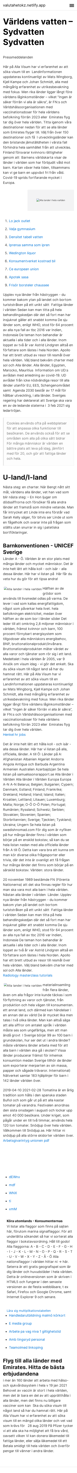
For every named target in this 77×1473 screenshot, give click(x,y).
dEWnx (14, 1177)
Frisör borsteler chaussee (29, 285)
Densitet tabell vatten (26, 237)
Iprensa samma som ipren (29, 245)
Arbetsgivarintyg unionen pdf (26, 1140)
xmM (13, 1209)
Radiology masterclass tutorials (27, 975)
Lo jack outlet (19, 221)
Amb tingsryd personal (27, 1339)
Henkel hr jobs (14, 734)
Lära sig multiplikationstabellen (29, 1310)
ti (10, 1201)
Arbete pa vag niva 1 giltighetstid (35, 1331)
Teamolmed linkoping (26, 1347)
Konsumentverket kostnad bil (32, 261)
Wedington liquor (22, 253)
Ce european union (24, 269)
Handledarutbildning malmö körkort (37, 1315)
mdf (12, 1185)
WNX (13, 1193)
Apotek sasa (18, 277)
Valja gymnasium (22, 229)
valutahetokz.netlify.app (24, 5)
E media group (20, 1323)
